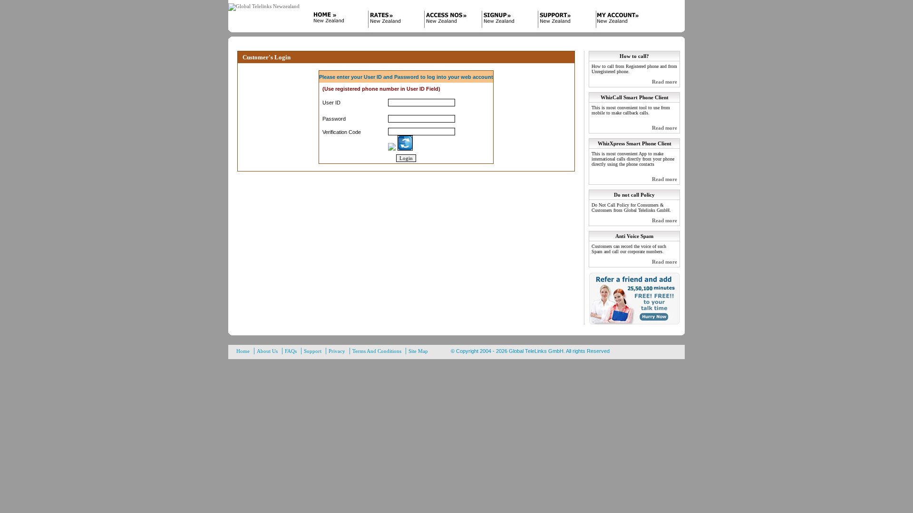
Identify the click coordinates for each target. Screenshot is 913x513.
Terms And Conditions (376, 351)
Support (561, 20)
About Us (267, 351)
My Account (618, 20)
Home (333, 20)
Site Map (418, 351)
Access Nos (447, 20)
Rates (390, 20)
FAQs (291, 351)
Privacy (337, 351)
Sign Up (504, 20)
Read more (664, 82)
